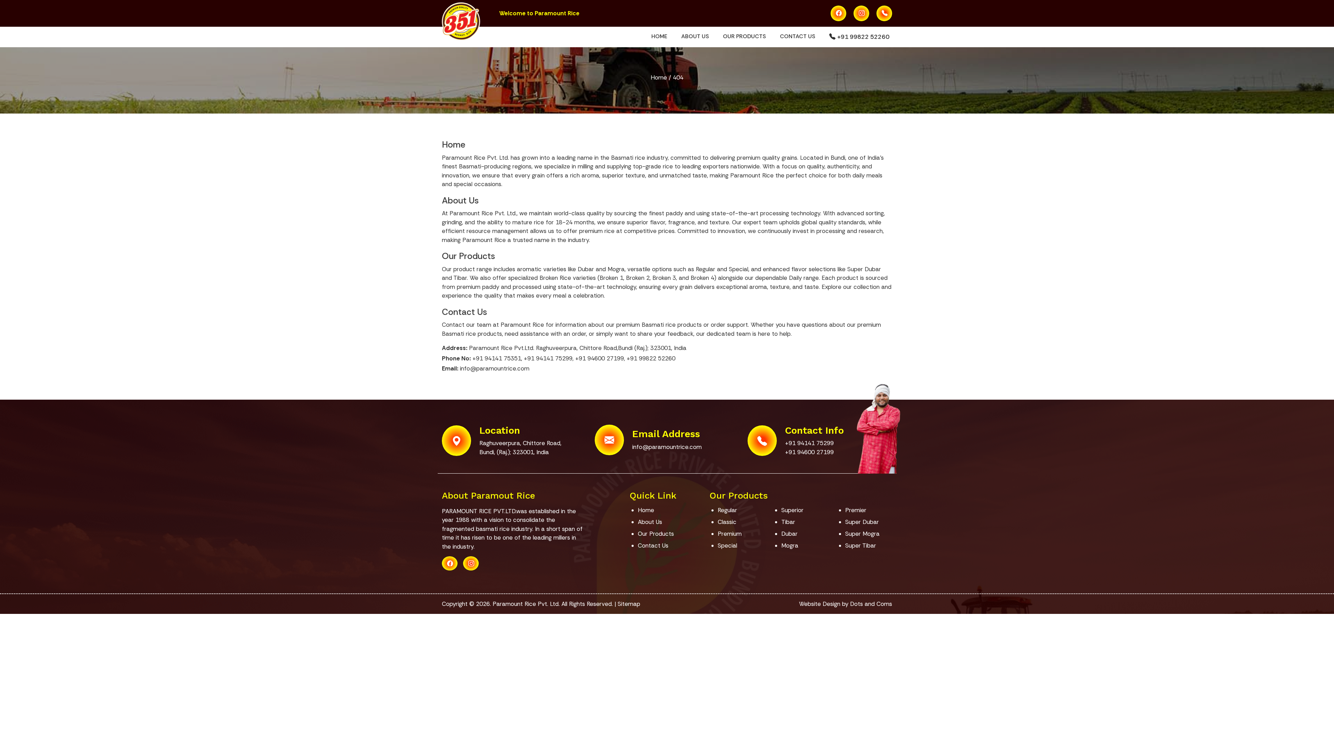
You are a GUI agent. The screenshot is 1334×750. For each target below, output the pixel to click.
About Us (460, 200)
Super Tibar (860, 545)
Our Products (468, 256)
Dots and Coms (871, 604)
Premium (730, 534)
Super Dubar (862, 522)
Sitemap (629, 604)
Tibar (788, 522)
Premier (855, 510)
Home (659, 77)
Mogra (789, 545)
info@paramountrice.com (494, 368)
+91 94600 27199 (599, 358)
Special (727, 545)
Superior (792, 510)
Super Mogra (862, 534)
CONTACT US (797, 36)
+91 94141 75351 (496, 358)
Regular (727, 510)
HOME (659, 36)
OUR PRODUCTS (744, 36)
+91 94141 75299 (548, 358)
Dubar (789, 534)
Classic (727, 522)
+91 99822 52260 (862, 37)
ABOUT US (695, 36)
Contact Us (464, 312)
